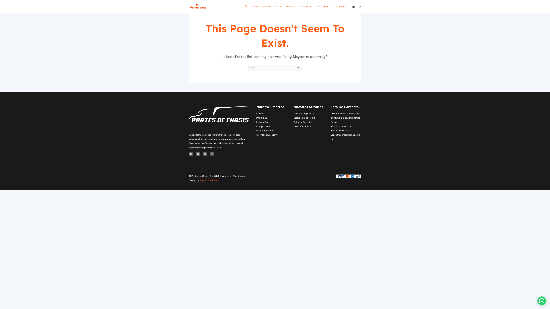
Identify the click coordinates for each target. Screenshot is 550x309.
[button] (246, 7)
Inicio (255, 6)
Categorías (305, 6)
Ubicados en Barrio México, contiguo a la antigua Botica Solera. (345, 117)
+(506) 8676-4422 (341, 130)
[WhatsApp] (212, 154)
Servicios (290, 6)
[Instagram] (360, 7)
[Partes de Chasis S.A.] (197, 6)
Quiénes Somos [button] (270, 6)
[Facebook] (353, 7)
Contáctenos (340, 6)
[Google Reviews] (205, 154)
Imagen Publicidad (209, 180)
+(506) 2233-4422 (341, 126)
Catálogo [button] (321, 6)
